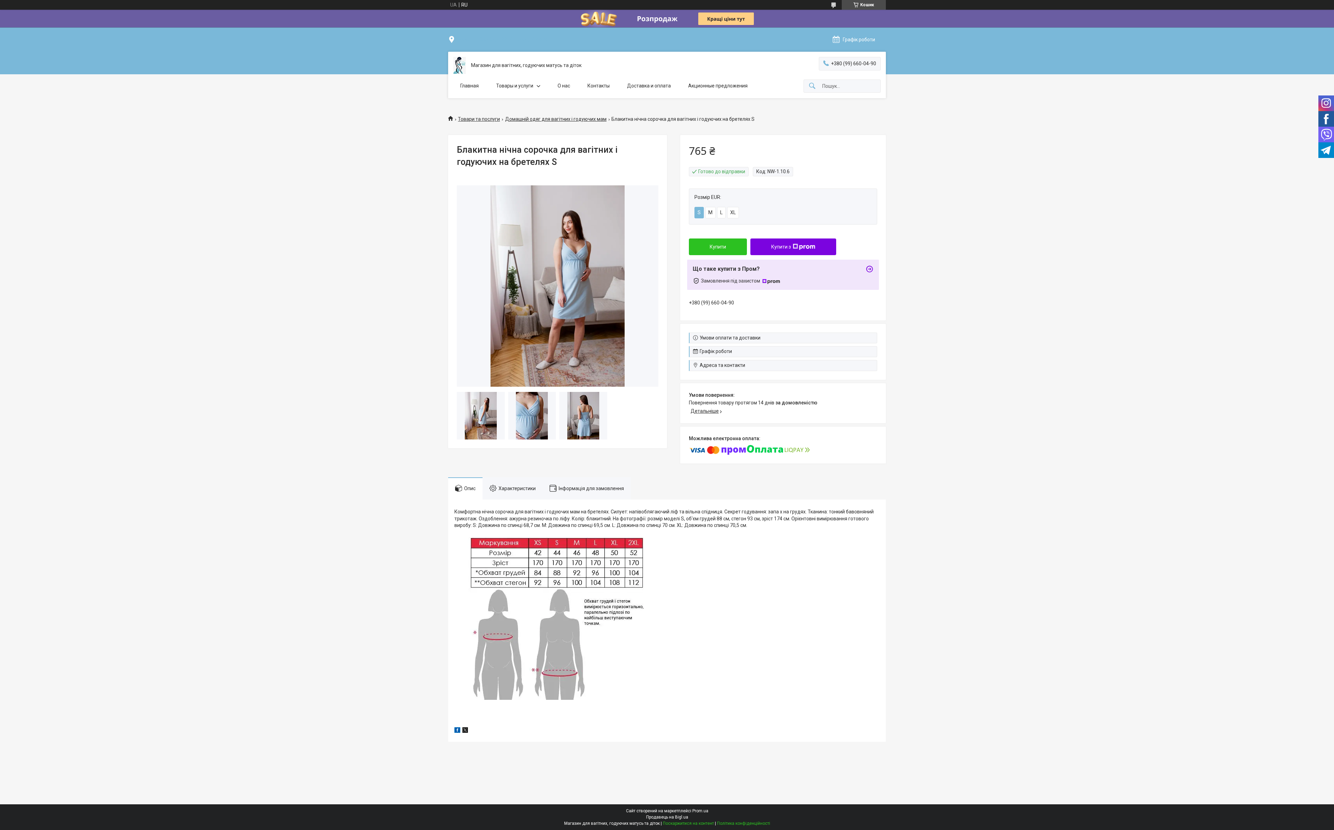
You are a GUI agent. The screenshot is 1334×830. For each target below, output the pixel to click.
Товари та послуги (479, 119)
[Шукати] (812, 86)
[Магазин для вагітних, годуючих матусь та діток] (459, 65)
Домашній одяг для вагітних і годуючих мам (556, 119)
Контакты (598, 86)
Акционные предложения (718, 86)
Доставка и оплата (649, 86)
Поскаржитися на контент (688, 823)
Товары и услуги (514, 86)
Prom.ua (700, 810)
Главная (469, 86)
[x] (465, 731)
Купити (718, 247)
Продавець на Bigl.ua (667, 817)
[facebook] (457, 731)
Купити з (781, 247)
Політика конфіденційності (743, 823)
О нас (564, 86)
